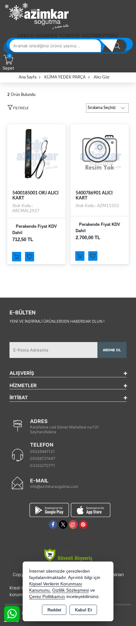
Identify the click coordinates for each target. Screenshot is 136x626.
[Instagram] (73, 524)
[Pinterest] (83, 524)
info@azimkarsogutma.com (54, 486)
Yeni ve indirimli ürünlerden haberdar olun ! (56, 321)
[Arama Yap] (117, 45)
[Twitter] (63, 524)
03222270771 (42, 465)
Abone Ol (112, 350)
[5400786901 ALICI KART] (100, 153)
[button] (18, 109)
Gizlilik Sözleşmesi (70, 590)
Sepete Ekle (16, 256)
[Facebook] (53, 524)
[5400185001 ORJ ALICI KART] (36, 153)
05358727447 (42, 458)
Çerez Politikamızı (47, 596)
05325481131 (42, 451)
